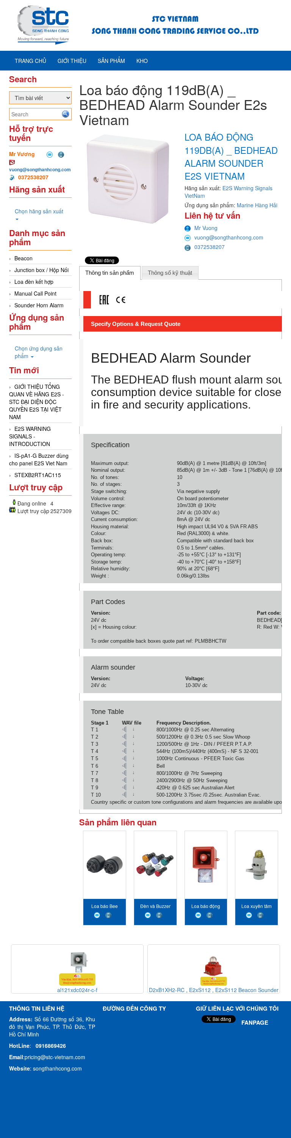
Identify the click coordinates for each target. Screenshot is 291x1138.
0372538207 (209, 246)
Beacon (23, 258)
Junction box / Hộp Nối (41, 270)
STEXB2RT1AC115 (37, 475)
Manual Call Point (35, 293)
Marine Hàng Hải (257, 205)
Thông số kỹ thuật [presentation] (170, 272)
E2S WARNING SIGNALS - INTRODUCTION (30, 436)
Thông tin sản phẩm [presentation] (109, 272)
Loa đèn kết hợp (33, 281)
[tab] (110, 273)
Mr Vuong (205, 228)
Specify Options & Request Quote (135, 324)
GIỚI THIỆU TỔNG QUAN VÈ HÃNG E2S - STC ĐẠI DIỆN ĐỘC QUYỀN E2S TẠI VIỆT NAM (36, 402)
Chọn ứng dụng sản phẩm (39, 352)
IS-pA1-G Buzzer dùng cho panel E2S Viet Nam (39, 459)
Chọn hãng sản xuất (39, 211)
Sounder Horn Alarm (39, 305)
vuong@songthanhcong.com (40, 169)
